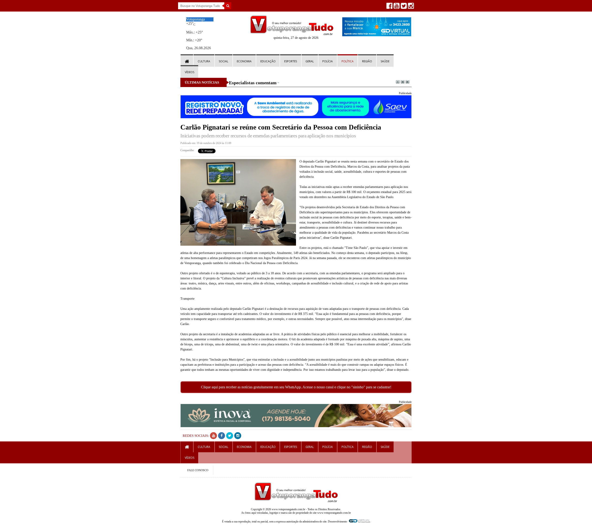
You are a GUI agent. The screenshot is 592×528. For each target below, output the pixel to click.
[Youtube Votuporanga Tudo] (396, 7)
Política (348, 61)
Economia (244, 61)
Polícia (327, 61)
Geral (309, 61)
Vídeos (189, 72)
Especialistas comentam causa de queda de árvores (279, 82)
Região (367, 61)
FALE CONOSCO (197, 470)
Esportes (290, 61)
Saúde (385, 61)
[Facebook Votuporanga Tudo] (388, 7)
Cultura (204, 61)
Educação (268, 61)
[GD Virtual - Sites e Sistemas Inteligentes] (376, 35)
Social (223, 61)
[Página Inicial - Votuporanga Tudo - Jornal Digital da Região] (292, 34)
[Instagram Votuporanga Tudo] (410, 7)
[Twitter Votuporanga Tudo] (403, 7)
